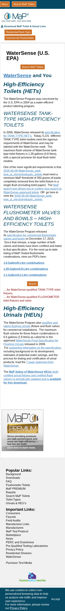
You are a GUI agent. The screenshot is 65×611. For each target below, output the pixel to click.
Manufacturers (14, 527)
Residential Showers (19, 553)
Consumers (13, 513)
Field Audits (13, 520)
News (9, 538)
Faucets (11, 516)
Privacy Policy (14, 549)
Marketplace (13, 535)
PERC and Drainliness (20, 542)
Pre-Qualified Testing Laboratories (27, 545)
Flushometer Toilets (18, 485)
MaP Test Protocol (17, 531)
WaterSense (17, 75)
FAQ (8, 481)
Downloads (13, 477)
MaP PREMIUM (15, 488)
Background (13, 474)
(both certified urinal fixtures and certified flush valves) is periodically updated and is (30, 375)
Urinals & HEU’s (16, 503)
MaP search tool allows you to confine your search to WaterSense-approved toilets (32, 189)
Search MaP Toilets (18, 495)
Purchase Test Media (19, 562)
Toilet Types (13, 499)
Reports (11, 492)
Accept (55, 599)
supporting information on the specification (35, 347)
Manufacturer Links (17, 524)
